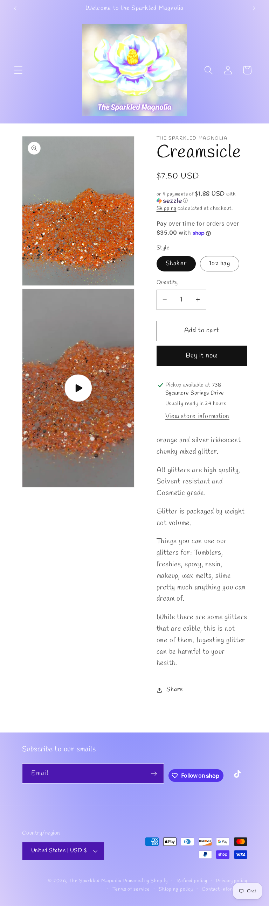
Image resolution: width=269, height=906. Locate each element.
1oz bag (219, 264)
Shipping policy (176, 889)
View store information (197, 416)
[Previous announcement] (15, 8)
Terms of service (131, 889)
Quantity (167, 282)
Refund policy (192, 881)
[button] (18, 70)
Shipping (167, 208)
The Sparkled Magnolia (95, 881)
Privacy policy (231, 881)
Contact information (224, 889)
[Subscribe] (154, 773)
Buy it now (202, 355)
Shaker (176, 264)
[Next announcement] (254, 8)
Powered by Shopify (145, 881)
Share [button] (174, 690)
